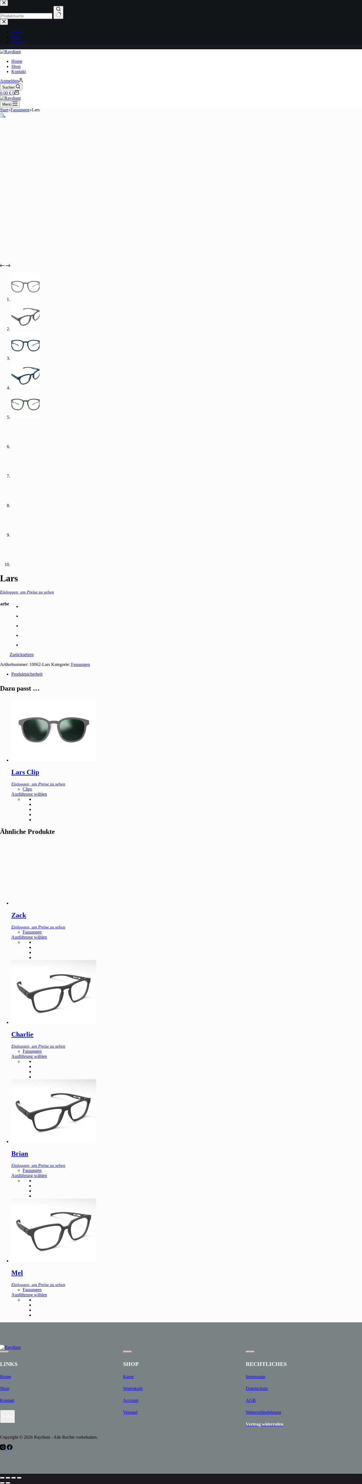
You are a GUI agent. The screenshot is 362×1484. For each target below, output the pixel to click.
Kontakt (18, 71)
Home (16, 61)
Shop (16, 66)
